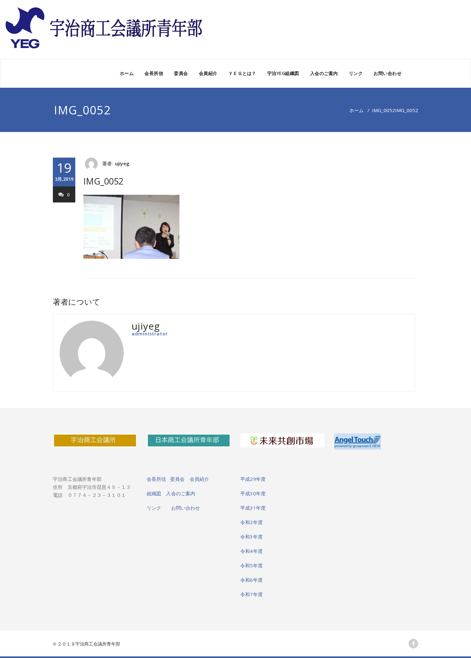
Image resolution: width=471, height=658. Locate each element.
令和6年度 (251, 580)
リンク (356, 73)
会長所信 (154, 73)
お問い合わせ (387, 73)
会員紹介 (208, 73)
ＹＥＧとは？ (242, 73)
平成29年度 (253, 479)
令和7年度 (251, 594)
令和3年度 (251, 536)
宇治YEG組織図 (283, 73)
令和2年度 (251, 522)
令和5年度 (251, 565)
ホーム (127, 73)
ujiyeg (122, 163)
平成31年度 (253, 508)
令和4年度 (251, 551)
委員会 (181, 73)
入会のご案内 (324, 73)
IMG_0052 (383, 110)
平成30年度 (253, 493)
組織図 (156, 493)
